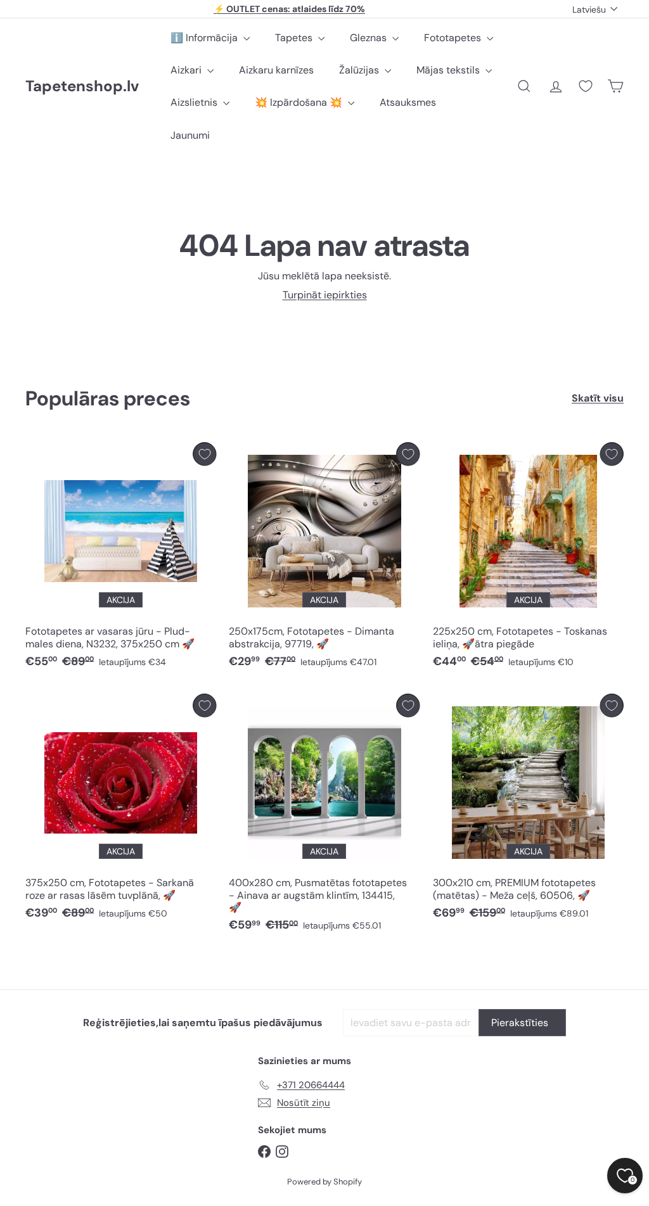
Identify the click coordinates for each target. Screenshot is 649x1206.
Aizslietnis (195, 102)
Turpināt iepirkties (325, 295)
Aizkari (187, 70)
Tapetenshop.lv (82, 86)
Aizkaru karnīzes (276, 70)
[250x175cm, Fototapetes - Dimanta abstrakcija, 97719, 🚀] (324, 558)
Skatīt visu (598, 398)
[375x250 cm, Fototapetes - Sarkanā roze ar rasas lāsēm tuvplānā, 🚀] (120, 809)
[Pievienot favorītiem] (204, 454)
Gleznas (369, 37)
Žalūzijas (360, 70)
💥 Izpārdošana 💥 (300, 102)
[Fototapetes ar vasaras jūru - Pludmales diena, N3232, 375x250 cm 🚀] (120, 558)
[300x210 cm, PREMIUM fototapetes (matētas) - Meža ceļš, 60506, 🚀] (528, 809)
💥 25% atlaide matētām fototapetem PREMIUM (290, 9)
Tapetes (295, 37)
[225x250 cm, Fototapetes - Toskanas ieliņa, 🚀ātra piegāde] (528, 558)
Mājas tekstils (449, 70)
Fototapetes (454, 37)
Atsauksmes (408, 102)
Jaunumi (190, 135)
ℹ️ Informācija (205, 37)
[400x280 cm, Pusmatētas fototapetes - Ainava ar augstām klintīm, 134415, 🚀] (324, 815)
